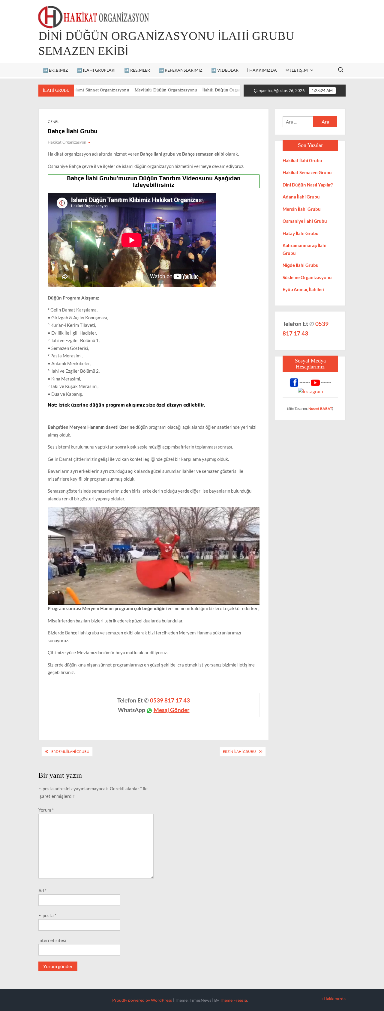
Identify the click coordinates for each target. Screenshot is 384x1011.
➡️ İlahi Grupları (96, 70)
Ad (42, 890)
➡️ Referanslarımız (180, 70)
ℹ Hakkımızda (262, 70)
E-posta (47, 915)
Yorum (46, 810)
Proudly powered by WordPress (142, 1000)
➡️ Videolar (224, 70)
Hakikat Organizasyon (67, 142)
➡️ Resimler (137, 70)
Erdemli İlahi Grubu (70, 751)
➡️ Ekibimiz (55, 70)
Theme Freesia (233, 1000)
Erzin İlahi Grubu (239, 751)
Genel (53, 121)
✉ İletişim (297, 70)
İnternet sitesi (52, 940)
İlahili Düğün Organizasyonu (210, 90)
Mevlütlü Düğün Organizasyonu (145, 90)
